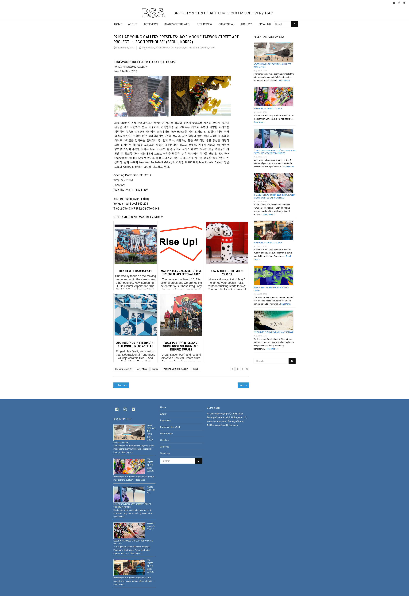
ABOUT (132, 24)
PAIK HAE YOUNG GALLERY (175, 369)
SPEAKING (265, 24)
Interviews (165, 420)
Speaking (165, 453)
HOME (118, 24)
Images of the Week (170, 427)
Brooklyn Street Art (123, 369)
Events (166, 47)
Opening (204, 47)
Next (242, 385)
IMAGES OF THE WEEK (177, 24)
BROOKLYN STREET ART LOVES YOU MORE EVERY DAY (223, 13)
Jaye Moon (142, 369)
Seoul (212, 47)
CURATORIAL (226, 24)
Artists (158, 47)
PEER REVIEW (204, 24)
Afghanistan (148, 47)
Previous (122, 385)
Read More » (284, 80)
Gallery (174, 47)
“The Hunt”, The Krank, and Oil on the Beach (273, 332)
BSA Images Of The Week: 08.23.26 (268, 109)
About (163, 414)
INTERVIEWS (150, 24)
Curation (164, 440)
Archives (164, 446)
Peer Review (166, 433)
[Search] (294, 24)
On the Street (192, 47)
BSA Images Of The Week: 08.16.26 (268, 243)
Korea (181, 47)
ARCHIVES (246, 24)
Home (163, 407)
